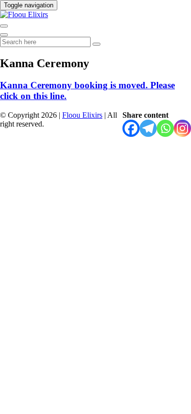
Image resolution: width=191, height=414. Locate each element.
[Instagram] (182, 128)
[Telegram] (148, 128)
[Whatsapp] (165, 128)
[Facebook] (131, 128)
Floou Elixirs (82, 115)
